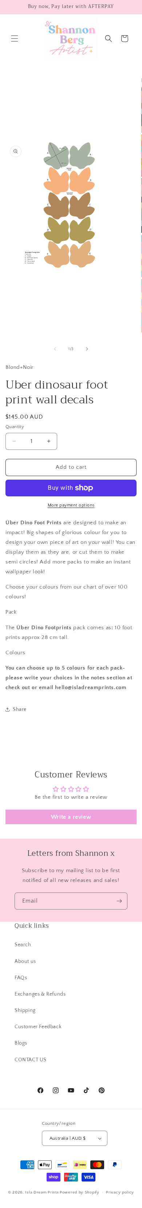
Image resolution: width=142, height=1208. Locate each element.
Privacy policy (120, 1192)
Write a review (71, 817)
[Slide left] (55, 349)
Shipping (25, 1010)
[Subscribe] (119, 901)
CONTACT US (31, 1060)
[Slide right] (87, 349)
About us (25, 961)
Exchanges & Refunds (40, 994)
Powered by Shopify (79, 1192)
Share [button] (20, 709)
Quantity (14, 426)
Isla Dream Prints (42, 1192)
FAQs (21, 978)
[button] (15, 38)
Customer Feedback (38, 1027)
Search (23, 945)
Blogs (21, 1043)
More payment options (71, 505)
